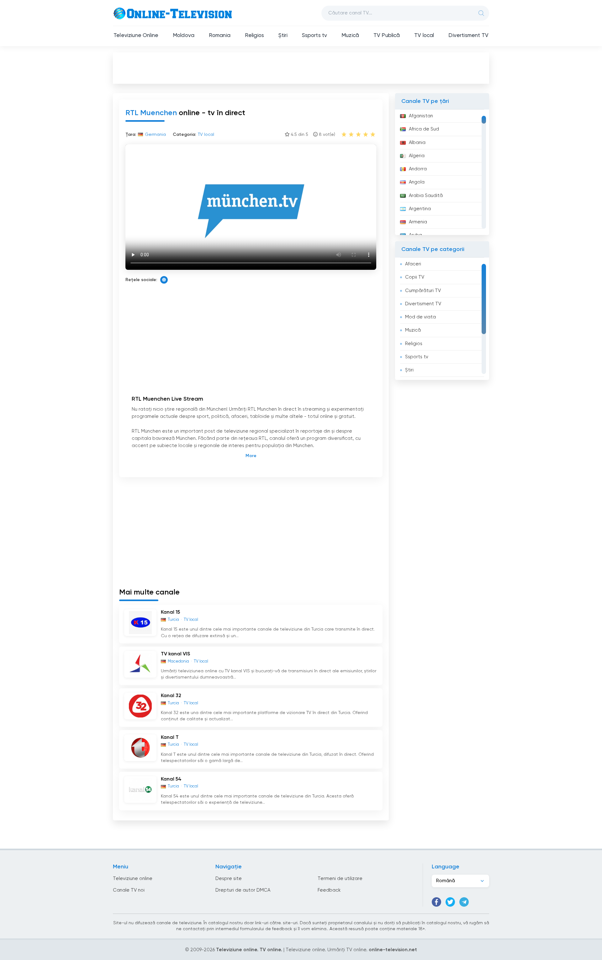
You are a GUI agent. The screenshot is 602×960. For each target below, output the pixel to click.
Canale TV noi (129, 890)
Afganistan (421, 116)
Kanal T (170, 737)
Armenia (418, 222)
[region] (442, 172)
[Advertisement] (301, 68)
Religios (254, 35)
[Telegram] (464, 902)
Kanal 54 (171, 779)
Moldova (183, 35)
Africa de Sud (424, 129)
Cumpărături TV (423, 290)
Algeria (417, 155)
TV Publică (386, 35)
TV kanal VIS (175, 654)
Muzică (350, 35)
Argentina (420, 208)
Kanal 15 (170, 612)
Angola (417, 182)
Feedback (329, 890)
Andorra (418, 169)
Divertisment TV (468, 35)
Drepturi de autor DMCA (242, 890)
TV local (424, 35)
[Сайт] (164, 280)
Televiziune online (132, 878)
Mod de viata (420, 317)
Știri (283, 35)
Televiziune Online (136, 35)
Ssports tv (314, 35)
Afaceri (413, 264)
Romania (219, 35)
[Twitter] (450, 902)
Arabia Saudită (426, 195)
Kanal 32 (171, 695)
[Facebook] (436, 902)
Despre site (228, 878)
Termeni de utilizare (340, 878)
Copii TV (414, 277)
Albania (417, 142)
